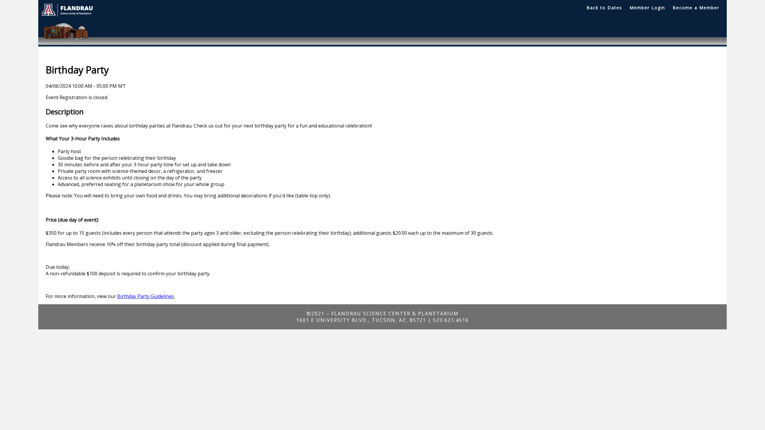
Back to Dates (604, 7)
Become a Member (696, 7)
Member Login (647, 7)
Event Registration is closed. (77, 97)
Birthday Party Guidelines (145, 296)
